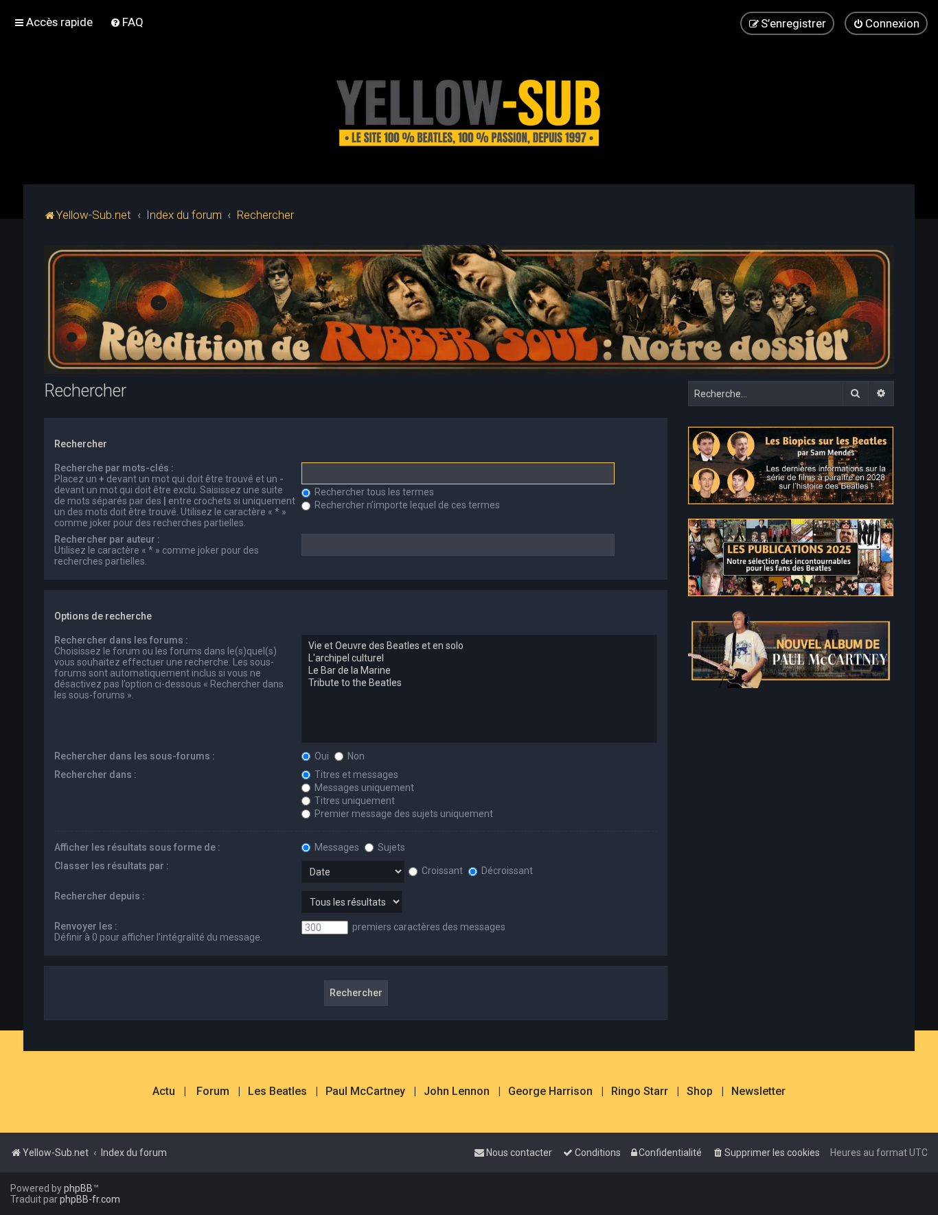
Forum (212, 1091)
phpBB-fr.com (90, 1199)
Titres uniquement (353, 800)
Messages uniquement (363, 787)
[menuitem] (126, 22)
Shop (700, 1091)
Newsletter (758, 1091)
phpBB (78, 1188)
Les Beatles (277, 1091)
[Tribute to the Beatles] (479, 683)
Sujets (390, 847)
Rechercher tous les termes (373, 491)
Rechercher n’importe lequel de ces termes (406, 504)
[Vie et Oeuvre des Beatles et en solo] (479, 646)
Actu (163, 1091)
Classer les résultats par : (111, 865)
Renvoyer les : (85, 926)
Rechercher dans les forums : (121, 640)
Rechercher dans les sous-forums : (134, 756)
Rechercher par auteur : (107, 539)
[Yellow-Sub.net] (469, 109)
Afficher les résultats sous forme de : (137, 847)
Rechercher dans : (95, 774)
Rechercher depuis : (99, 895)
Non (355, 756)
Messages (335, 847)
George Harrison (550, 1091)
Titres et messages (355, 774)
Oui (320, 756)
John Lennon (457, 1091)
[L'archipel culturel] (479, 658)
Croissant (441, 870)
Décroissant (506, 870)
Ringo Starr (639, 1091)
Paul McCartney (365, 1091)
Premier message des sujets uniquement (402, 813)
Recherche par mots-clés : (114, 467)
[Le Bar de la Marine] (479, 671)
